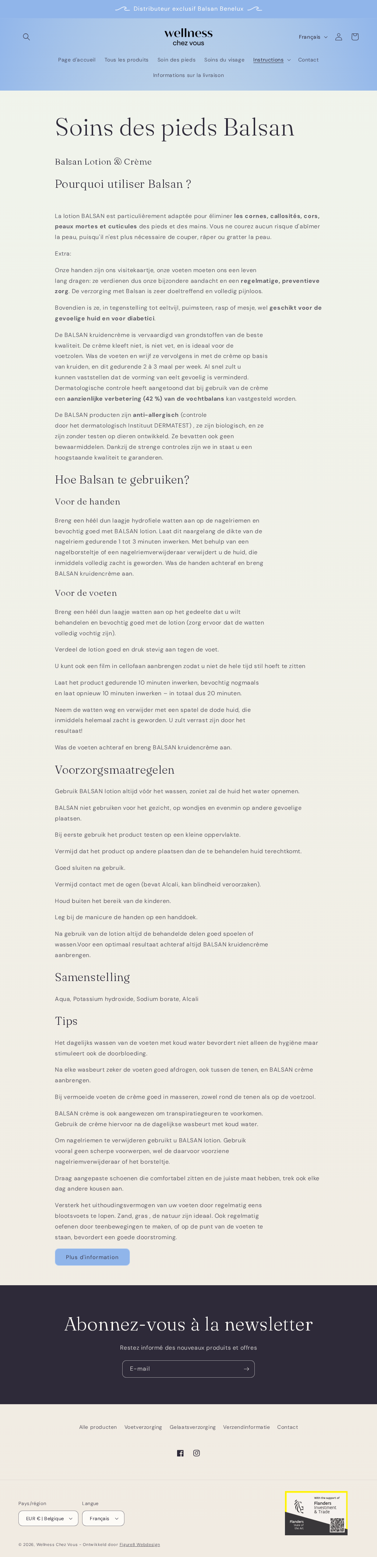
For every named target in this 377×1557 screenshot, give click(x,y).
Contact (287, 1427)
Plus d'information (92, 1257)
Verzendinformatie (246, 1427)
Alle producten (98, 1427)
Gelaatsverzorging (193, 1427)
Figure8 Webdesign (140, 1544)
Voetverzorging (143, 1427)
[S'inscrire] (246, 1369)
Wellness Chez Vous (57, 1544)
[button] (26, 37)
